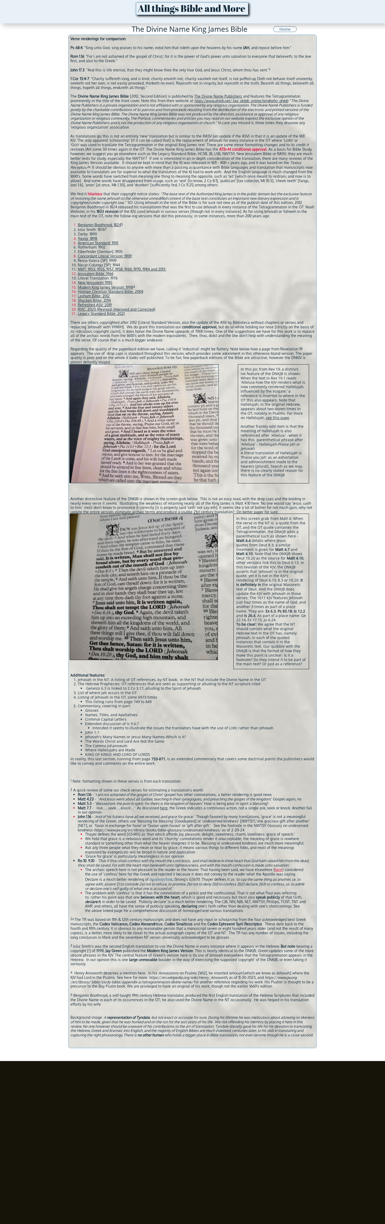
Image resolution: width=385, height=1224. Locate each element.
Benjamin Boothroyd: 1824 (99, 225)
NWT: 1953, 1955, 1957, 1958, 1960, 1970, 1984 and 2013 (122, 269)
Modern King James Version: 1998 (105, 287)
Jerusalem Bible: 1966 (95, 273)
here (164, 808)
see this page (277, 417)
